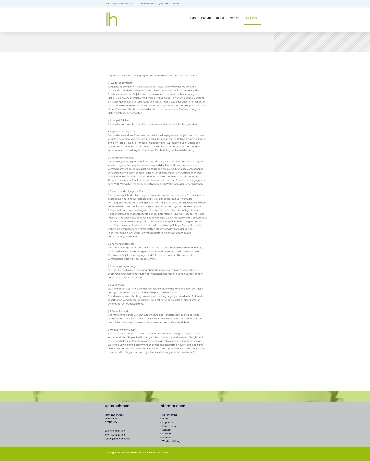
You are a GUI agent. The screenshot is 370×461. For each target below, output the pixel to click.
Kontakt (235, 17)
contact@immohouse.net (117, 438)
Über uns (206, 17)
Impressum (168, 422)
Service (220, 17)
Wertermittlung (171, 441)
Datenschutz (169, 414)
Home (193, 17)
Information (252, 17)
